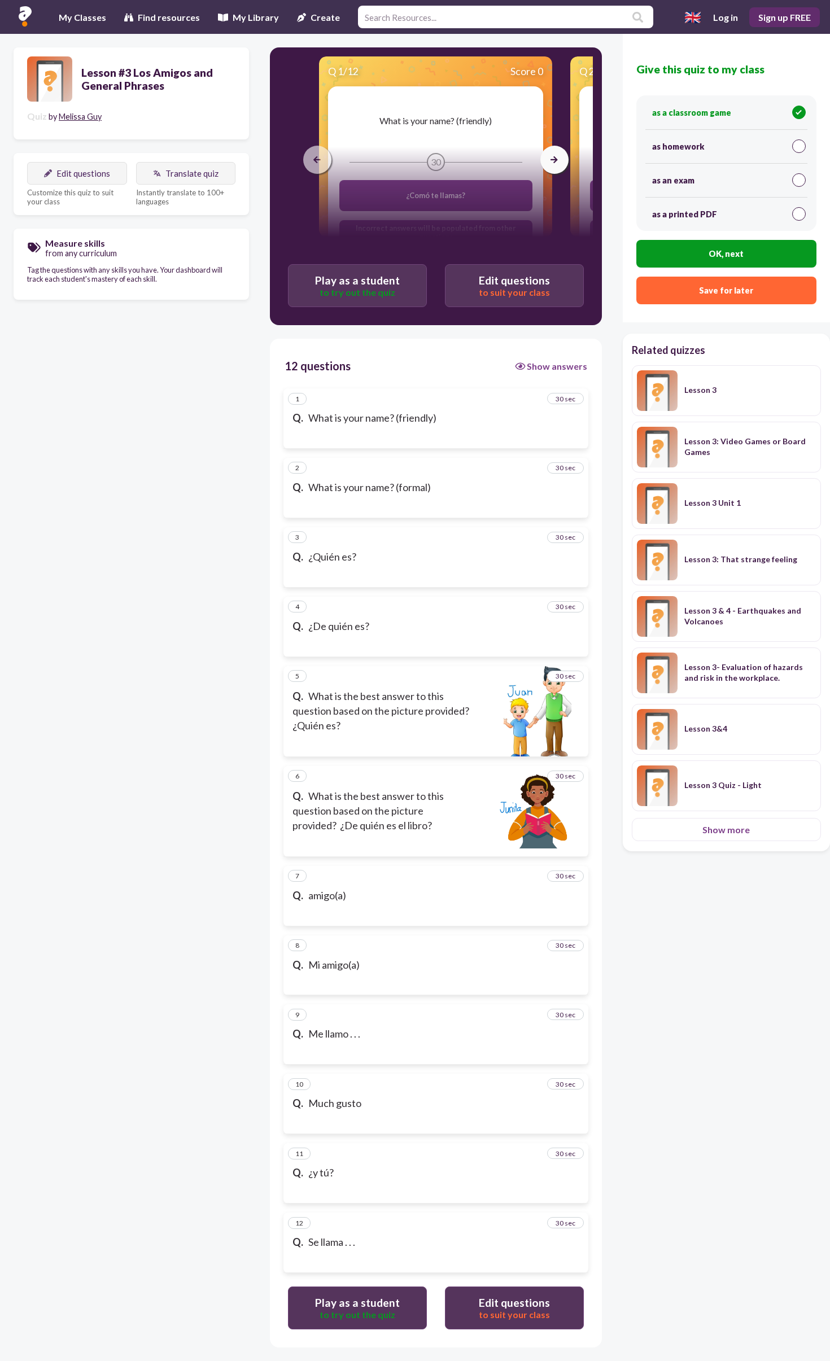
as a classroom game (691, 112)
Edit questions (83, 173)
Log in (725, 17)
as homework (678, 146)
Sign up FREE (784, 17)
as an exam (673, 180)
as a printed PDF (684, 214)
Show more (726, 829)
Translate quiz (192, 173)
